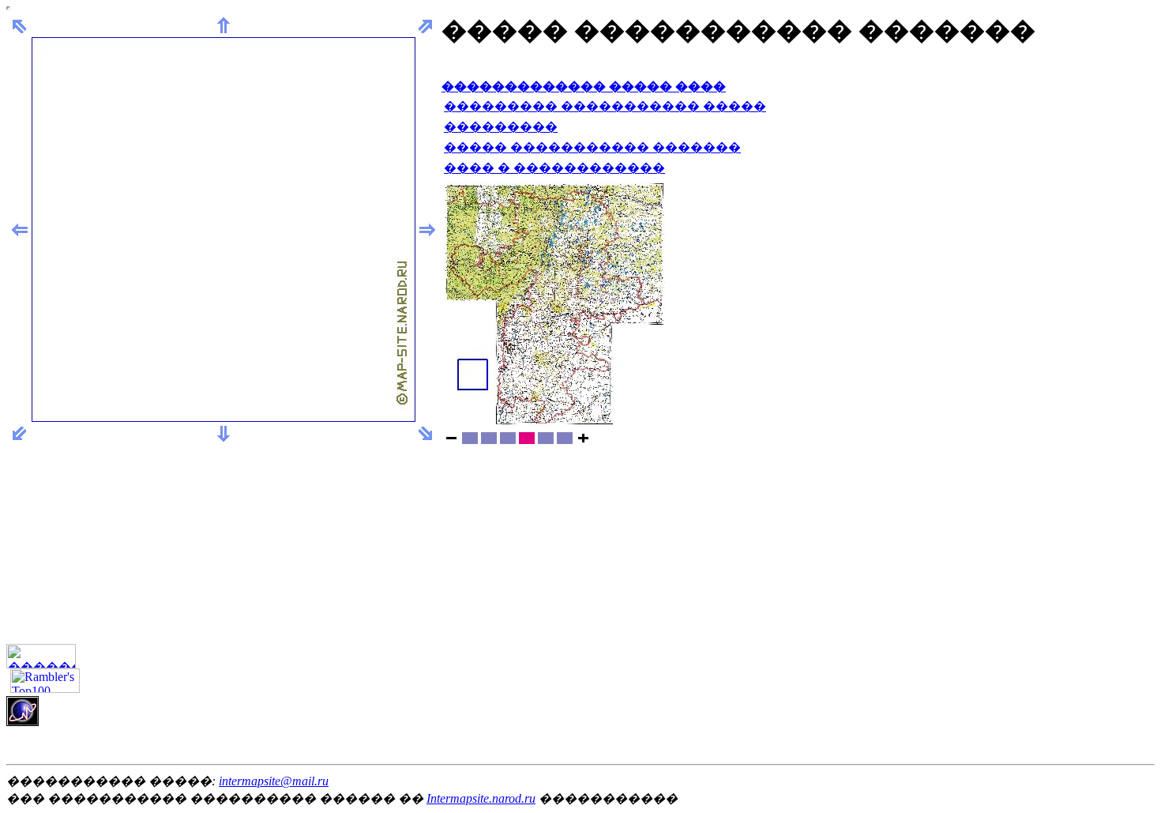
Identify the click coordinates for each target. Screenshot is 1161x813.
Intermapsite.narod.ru (480, 798)
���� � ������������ (554, 168)
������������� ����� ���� (583, 86)
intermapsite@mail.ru (274, 781)
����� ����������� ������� (592, 147)
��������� (501, 127)
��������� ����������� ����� (605, 106)
